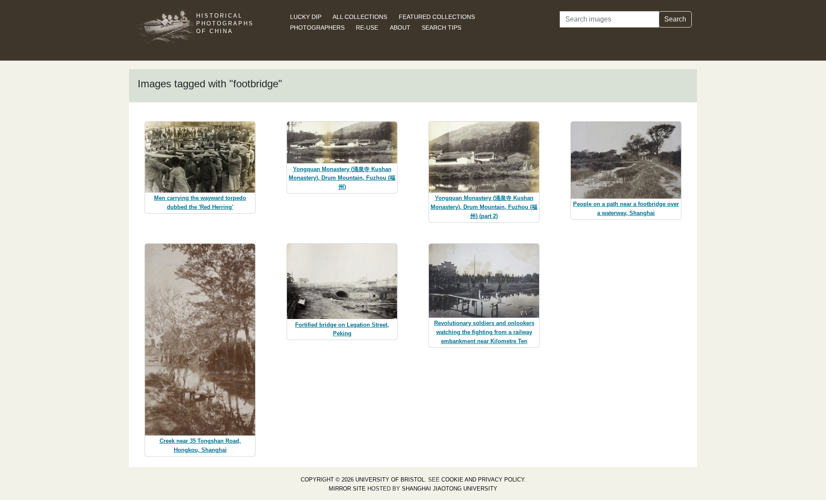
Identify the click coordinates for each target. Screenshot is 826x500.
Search (675, 19)
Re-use (367, 27)
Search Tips (441, 27)
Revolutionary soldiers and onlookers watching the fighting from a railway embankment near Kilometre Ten (484, 332)
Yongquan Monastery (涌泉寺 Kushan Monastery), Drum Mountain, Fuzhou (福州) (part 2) (484, 207)
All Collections (360, 16)
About (400, 27)
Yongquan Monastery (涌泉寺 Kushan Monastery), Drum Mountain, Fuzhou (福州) (342, 178)
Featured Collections (437, 16)
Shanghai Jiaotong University (449, 488)
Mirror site (347, 488)
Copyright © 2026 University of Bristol (363, 479)
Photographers (317, 27)
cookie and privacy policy (482, 479)
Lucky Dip (305, 16)
